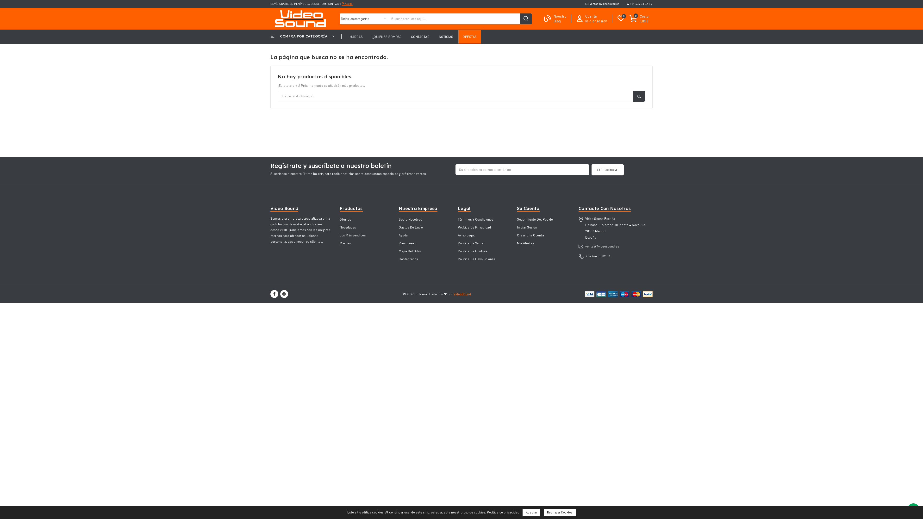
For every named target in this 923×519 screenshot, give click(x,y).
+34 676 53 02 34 (641, 3)
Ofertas (345, 219)
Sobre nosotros (410, 219)
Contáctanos (408, 259)
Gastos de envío (411, 227)
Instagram (284, 294)
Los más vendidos (353, 235)
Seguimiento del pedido (535, 219)
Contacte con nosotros (605, 208)
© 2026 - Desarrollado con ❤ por (437, 294)
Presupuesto (408, 243)
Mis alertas (525, 243)
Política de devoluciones (476, 259)
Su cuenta (528, 208)
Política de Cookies (472, 251)
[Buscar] (526, 18)
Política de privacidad (503, 512)
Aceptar (531, 512)
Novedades (348, 227)
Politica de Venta (471, 243)
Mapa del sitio (410, 251)
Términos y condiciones (475, 219)
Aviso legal (466, 235)
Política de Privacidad (474, 227)
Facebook (274, 294)
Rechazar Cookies (560, 512)
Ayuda (348, 3)
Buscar (639, 96)
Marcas (345, 243)
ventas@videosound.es (604, 3)
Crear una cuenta (530, 235)
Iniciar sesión (527, 227)
